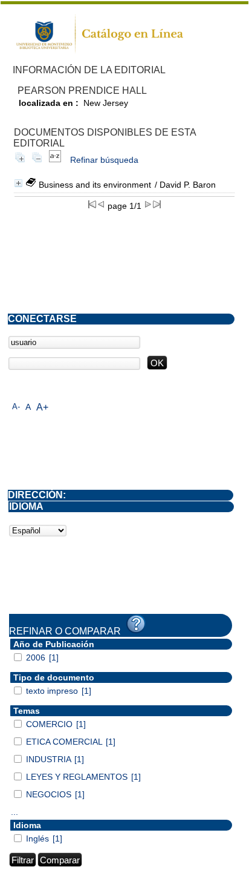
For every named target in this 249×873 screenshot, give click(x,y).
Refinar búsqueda (104, 160)
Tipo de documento (53, 677)
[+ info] (18, 183)
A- (16, 406)
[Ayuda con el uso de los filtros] (136, 624)
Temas (26, 711)
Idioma (27, 825)
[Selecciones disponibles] (55, 160)
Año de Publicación (53, 644)
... (14, 812)
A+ (42, 407)
